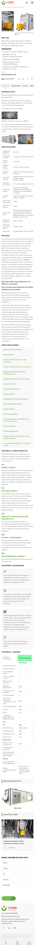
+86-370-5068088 (11, 913)
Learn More (9, 847)
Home (3, 7)
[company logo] (8, 3)
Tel (6, 943)
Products (10, 7)
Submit (8, 898)
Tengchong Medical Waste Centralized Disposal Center (13, 842)
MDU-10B (17, 808)
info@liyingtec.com (9, 74)
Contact (29, 943)
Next (29, 798)
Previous (5, 798)
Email (17, 943)
